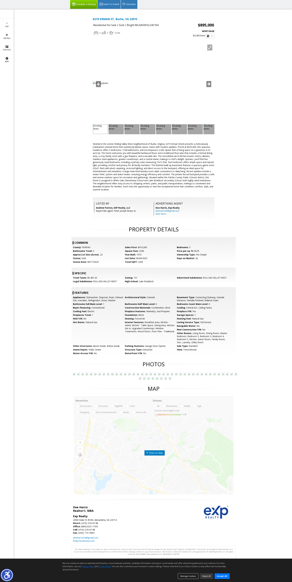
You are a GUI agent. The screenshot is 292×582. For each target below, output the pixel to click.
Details (6, 38)
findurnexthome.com (84, 540)
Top (7, 26)
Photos (7, 49)
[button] (7, 575)
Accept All (222, 576)
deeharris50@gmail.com (167, 210)
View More (161, 213)
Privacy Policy (88, 566)
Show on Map (155, 452)
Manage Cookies (188, 576)
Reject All (206, 576)
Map (7, 61)
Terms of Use (105, 566)
